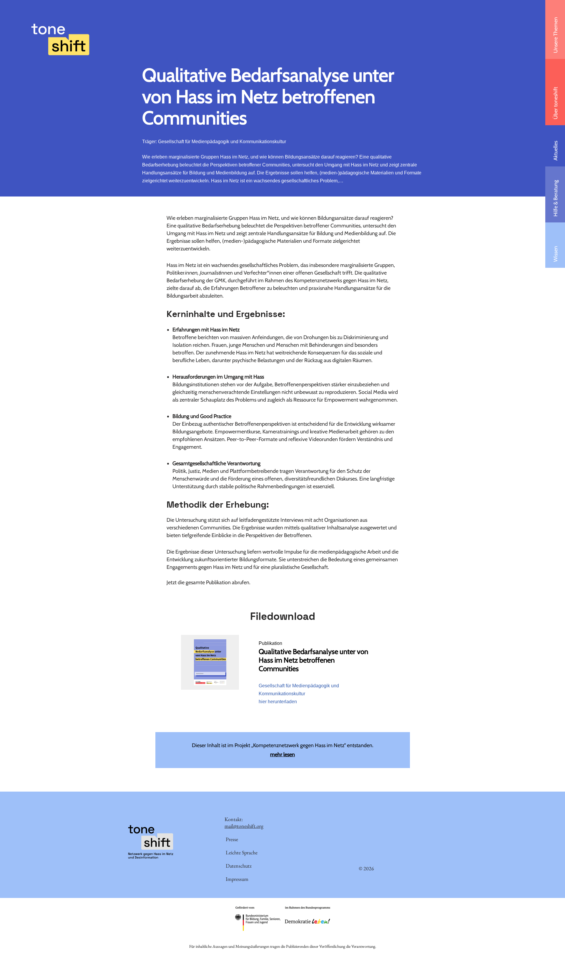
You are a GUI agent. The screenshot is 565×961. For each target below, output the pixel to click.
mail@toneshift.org (244, 826)
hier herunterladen (278, 701)
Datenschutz (239, 865)
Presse (232, 839)
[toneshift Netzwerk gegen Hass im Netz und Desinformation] (60, 39)
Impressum (237, 879)
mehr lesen (282, 754)
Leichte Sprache (241, 852)
